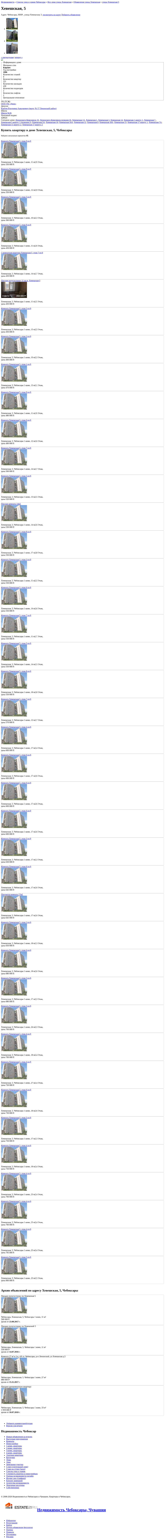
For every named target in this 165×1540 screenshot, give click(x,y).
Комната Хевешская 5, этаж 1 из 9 (16, 364)
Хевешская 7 (150, 120)
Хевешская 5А (38, 122)
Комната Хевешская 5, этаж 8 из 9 (16, 532)
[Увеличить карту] (2, 60)
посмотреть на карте (52, 15)
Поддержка (11, 1534)
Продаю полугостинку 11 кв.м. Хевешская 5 (20, 281)
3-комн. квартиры (14, 1450)
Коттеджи (10, 1457)
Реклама (9, 1537)
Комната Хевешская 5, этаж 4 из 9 (16, 727)
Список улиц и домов (15, 1471)
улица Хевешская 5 (110, 2)
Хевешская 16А (66, 122)
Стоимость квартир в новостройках (22, 1474)
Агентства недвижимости (17, 1483)
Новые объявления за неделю (19, 1437)
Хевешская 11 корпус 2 (11, 125)
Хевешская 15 (120, 122)
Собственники (12, 1488)
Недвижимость (7, 2)
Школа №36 (6, 113)
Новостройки (12, 1444)
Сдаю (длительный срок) (17, 1467)
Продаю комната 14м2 (11, 504)
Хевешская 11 (80, 122)
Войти (9, 1525)
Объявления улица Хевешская (86, 2)
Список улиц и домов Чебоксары (31, 2)
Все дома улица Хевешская (59, 2)
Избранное (11, 1520)
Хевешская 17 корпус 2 (32, 125)
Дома (8, 1460)
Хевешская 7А (155, 122)
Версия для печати (14, 1426)
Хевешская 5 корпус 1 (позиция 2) (16, 122)
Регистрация (11, 1523)
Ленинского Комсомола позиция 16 (55, 120)
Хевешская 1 (91, 120)
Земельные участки (14, 1464)
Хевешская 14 (116, 120)
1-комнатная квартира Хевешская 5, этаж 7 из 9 (22, 253)
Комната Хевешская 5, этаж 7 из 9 (16, 448)
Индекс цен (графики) (16, 1478)
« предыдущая (7, 57)
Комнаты (10, 1441)
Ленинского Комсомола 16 (27, 120)
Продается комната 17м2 (12, 894)
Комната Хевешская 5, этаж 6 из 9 (16, 420)
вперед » (19, 57)
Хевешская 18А (106, 122)
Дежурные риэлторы (15, 1485)
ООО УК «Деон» (8, 104)
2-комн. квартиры (14, 1448)
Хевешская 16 (52, 122)
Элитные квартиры (14, 1455)
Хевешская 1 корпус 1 (133, 120)
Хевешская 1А (78, 120)
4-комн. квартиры (14, 1453)
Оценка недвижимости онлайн (20, 1476)
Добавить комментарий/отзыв (19, 1423)
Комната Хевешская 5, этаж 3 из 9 (16, 197)
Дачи (8, 1462)
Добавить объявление (70, 15)
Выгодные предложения (17, 1439)
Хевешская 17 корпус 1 (137, 122)
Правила (10, 1532)
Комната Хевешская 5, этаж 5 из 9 (16, 308)
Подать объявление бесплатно (19, 1527)
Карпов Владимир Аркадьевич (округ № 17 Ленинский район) (28, 108)
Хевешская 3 (103, 120)
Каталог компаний (14, 1481)
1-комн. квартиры (14, 1446)
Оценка (9, 1530)
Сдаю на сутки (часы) (15, 1469)
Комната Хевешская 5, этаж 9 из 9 (16, 141)
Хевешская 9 (92, 122)
